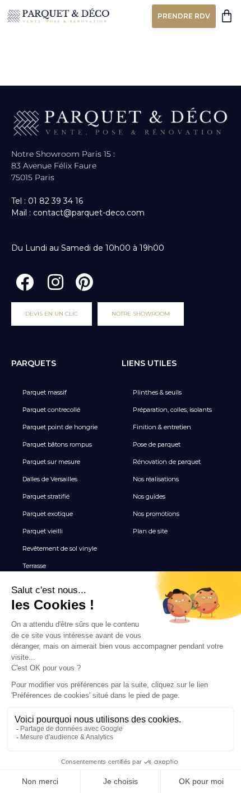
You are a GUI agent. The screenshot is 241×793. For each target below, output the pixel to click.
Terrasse (34, 566)
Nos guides (149, 496)
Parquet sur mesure (51, 462)
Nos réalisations (156, 479)
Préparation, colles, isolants (172, 410)
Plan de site (150, 531)
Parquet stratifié (45, 496)
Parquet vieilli (42, 531)
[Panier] (227, 16)
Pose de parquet (156, 444)
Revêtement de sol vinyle (59, 548)
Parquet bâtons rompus (57, 444)
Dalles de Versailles (49, 479)
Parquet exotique (47, 514)
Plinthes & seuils (157, 392)
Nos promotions (156, 514)
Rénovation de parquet (167, 462)
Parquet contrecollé (51, 410)
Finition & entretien (162, 427)
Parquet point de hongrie (60, 427)
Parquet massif (44, 392)
